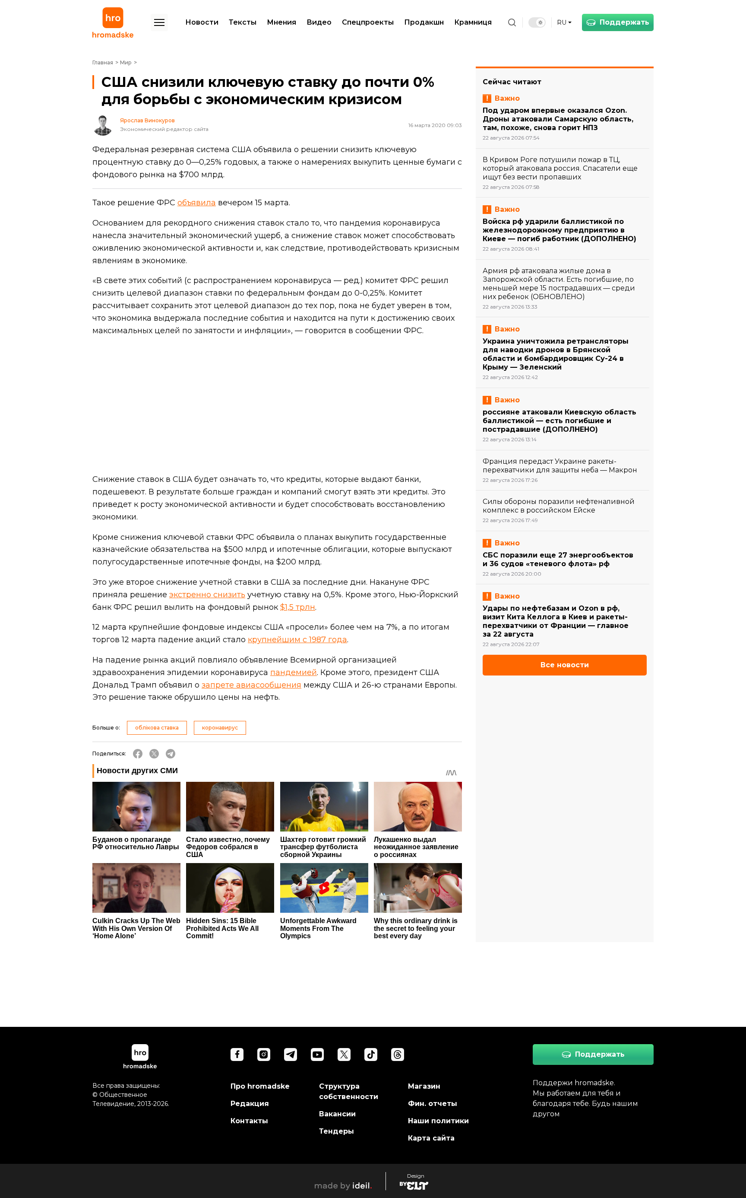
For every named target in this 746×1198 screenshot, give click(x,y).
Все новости (565, 665)
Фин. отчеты (432, 1103)
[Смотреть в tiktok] (370, 1054)
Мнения (281, 22)
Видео (319, 22)
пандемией (293, 672)
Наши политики (438, 1121)
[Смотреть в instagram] (263, 1054)
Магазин (424, 1086)
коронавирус (220, 727)
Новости (201, 22)
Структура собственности (348, 1091)
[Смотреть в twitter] (344, 1054)
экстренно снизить (207, 594)
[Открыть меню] (159, 22)
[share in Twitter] (154, 753)
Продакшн (424, 22)
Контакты (249, 1121)
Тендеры (336, 1131)
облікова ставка (157, 727)
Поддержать (624, 22)
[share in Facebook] (137, 753)
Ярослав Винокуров (147, 121)
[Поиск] (512, 22)
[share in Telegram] (170, 753)
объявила (196, 202)
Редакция (250, 1103)
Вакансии (337, 1114)
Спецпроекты (368, 22)
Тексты (242, 22)
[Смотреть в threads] (397, 1054)
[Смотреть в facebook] (237, 1054)
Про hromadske (260, 1086)
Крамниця (473, 22)
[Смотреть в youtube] (317, 1054)
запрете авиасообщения (251, 685)
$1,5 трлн (297, 607)
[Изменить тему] (537, 22)
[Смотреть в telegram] (290, 1054)
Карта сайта (431, 1138)
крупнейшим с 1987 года (297, 639)
